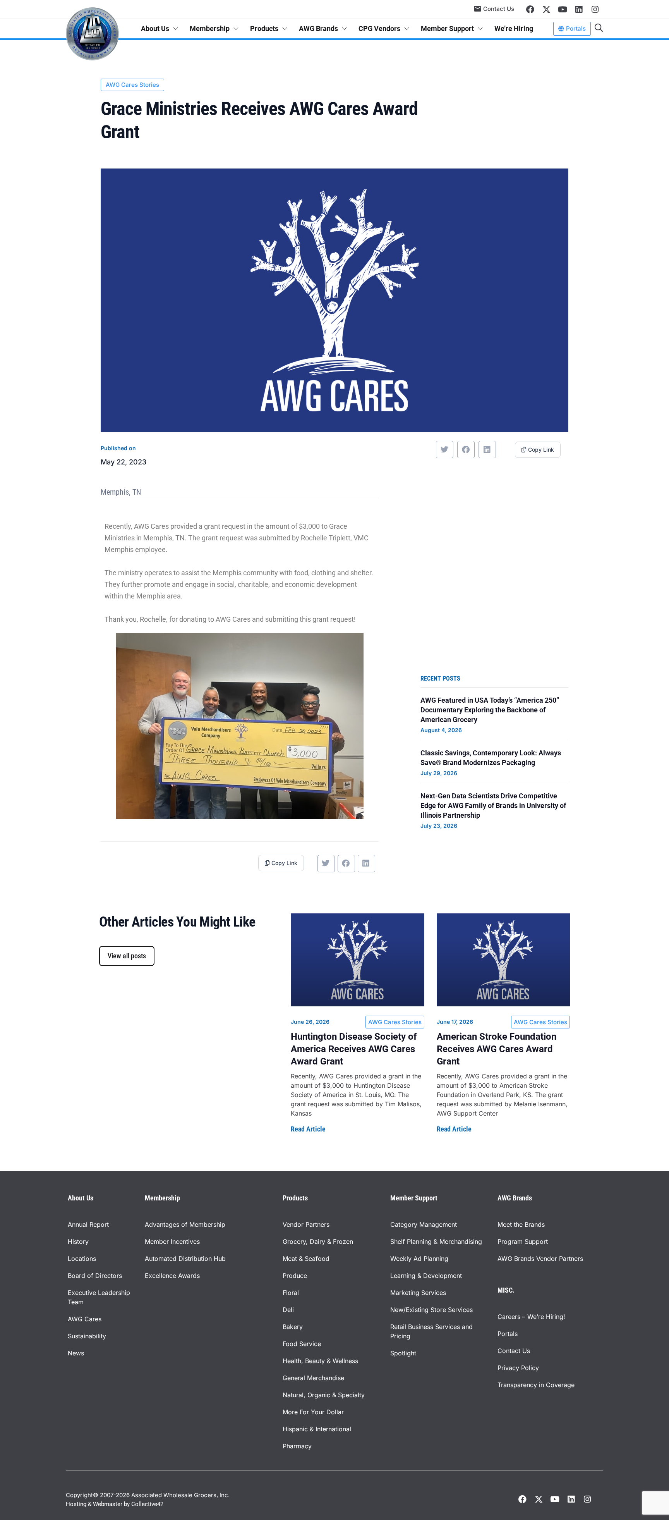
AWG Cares (84, 1319)
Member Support (447, 28)
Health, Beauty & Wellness (320, 1361)
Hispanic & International (317, 1429)
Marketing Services (418, 1292)
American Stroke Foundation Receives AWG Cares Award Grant (496, 1049)
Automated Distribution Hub (185, 1258)
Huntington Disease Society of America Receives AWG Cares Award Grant (354, 1049)
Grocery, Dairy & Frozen (318, 1241)
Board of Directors (95, 1275)
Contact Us (513, 1351)
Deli (288, 1310)
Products (264, 28)
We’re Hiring (513, 28)
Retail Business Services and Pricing (431, 1331)
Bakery (293, 1327)
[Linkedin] (579, 9)
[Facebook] (530, 9)
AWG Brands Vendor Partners (540, 1258)
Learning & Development (426, 1275)
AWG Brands (318, 28)
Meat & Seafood (306, 1258)
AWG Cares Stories (132, 84)
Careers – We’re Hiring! (531, 1317)
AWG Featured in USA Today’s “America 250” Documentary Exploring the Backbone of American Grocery (489, 710)
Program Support (522, 1241)
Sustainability (87, 1336)
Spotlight (403, 1353)
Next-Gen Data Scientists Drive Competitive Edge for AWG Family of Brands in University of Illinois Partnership (493, 805)
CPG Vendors (379, 28)
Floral (291, 1292)
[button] (444, 449)
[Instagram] (595, 9)
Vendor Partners (306, 1224)
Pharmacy (297, 1446)
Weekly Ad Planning (419, 1258)
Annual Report (88, 1224)
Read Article (308, 1129)
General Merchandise (313, 1378)
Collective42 (147, 1504)
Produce (295, 1275)
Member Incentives (172, 1241)
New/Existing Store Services (431, 1310)
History (78, 1241)
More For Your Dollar (313, 1412)
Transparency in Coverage (536, 1385)
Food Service (302, 1344)
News (76, 1353)
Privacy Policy (518, 1368)
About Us (155, 28)
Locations (82, 1258)
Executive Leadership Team (99, 1297)
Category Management (423, 1224)
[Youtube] (562, 9)
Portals (507, 1334)
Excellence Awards (172, 1275)
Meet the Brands (521, 1224)
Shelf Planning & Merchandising (436, 1241)
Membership (210, 28)
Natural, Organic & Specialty (324, 1395)
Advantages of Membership (185, 1224)
